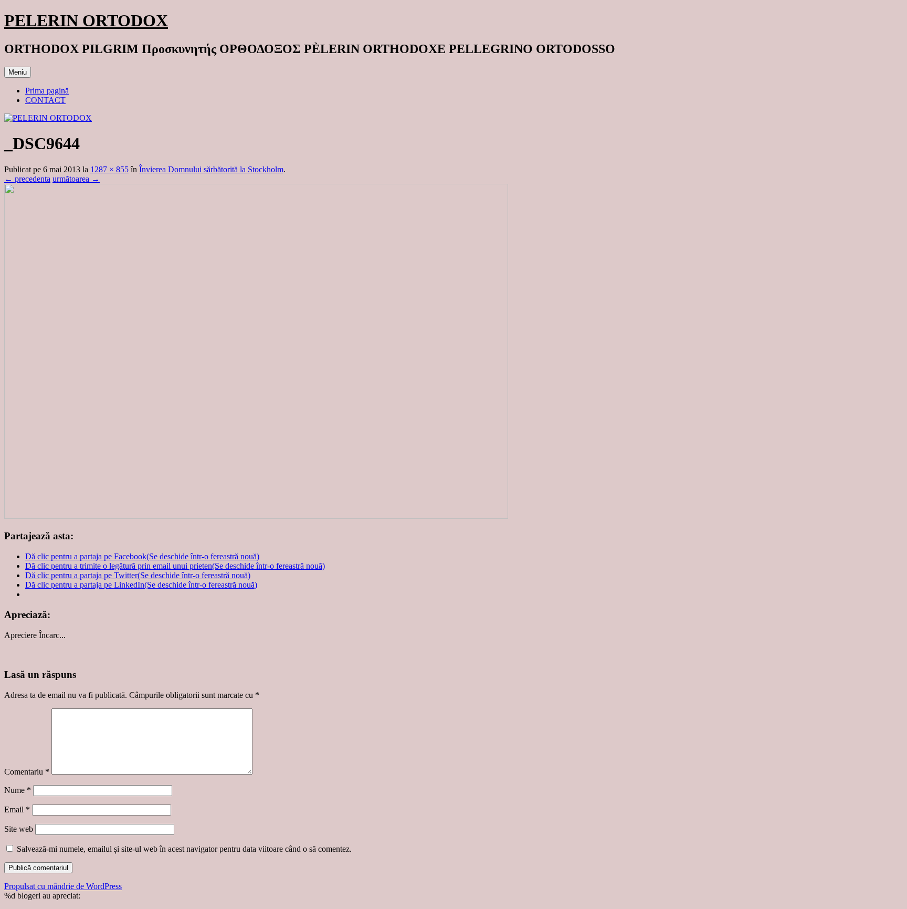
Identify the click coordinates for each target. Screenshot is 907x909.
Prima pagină (47, 90)
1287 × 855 (109, 169)
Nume (17, 790)
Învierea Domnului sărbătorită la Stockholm (211, 169)
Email (17, 809)
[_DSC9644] (256, 515)
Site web (18, 828)
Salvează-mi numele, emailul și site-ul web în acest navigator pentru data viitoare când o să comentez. (184, 848)
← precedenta (27, 178)
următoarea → (76, 178)
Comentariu (26, 771)
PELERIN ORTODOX (86, 20)
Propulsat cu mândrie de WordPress (63, 886)
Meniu (17, 72)
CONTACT (45, 100)
